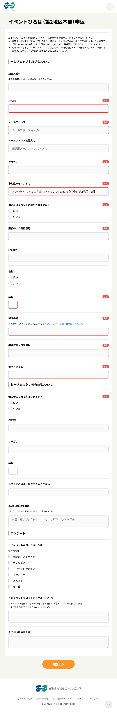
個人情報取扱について (63, 698)
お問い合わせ (42, 698)
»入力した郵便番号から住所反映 (67, 323)
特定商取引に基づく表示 (88, 698)
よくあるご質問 (25, 698)
